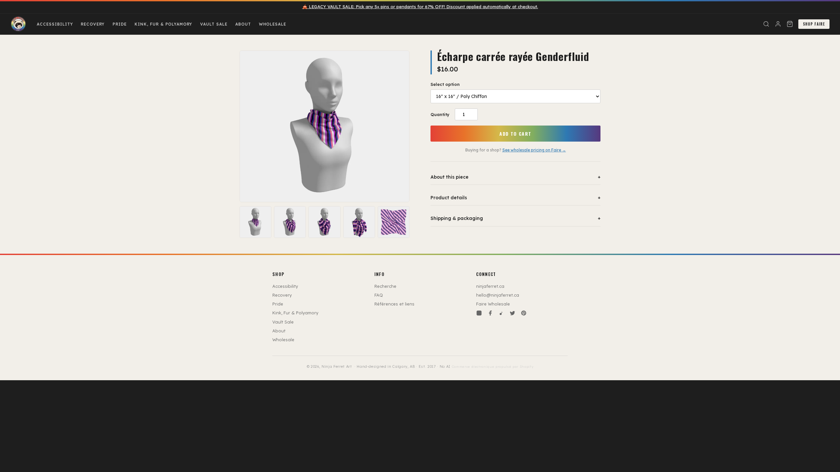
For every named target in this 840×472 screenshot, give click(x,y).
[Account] (778, 24)
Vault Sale (213, 24)
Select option (445, 84)
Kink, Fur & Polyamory (163, 24)
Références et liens (394, 303)
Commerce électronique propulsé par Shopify (493, 366)
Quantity (440, 114)
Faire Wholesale (493, 303)
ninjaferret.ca (490, 286)
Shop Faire (814, 24)
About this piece (515, 177)
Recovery (93, 24)
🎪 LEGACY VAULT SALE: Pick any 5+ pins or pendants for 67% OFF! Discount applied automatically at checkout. (420, 6)
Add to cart (515, 133)
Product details (515, 198)
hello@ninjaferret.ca (497, 295)
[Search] (766, 24)
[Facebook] (490, 313)
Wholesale (272, 24)
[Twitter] (512, 313)
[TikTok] (501, 313)
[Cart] (790, 24)
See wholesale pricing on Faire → (534, 150)
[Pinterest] (524, 313)
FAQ (378, 295)
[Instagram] (479, 313)
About (243, 24)
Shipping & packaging (515, 218)
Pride (120, 24)
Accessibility (55, 24)
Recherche (385, 286)
